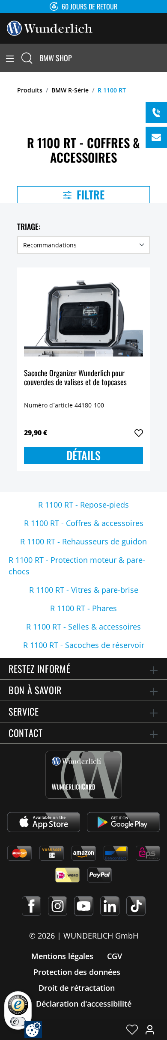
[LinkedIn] (109, 906)
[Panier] (161, 57)
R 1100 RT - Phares (83, 608)
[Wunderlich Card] (83, 775)
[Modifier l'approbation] (33, 1029)
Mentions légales (62, 956)
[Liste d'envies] (132, 1029)
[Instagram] (57, 906)
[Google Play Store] (123, 822)
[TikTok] (136, 906)
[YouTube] (83, 906)
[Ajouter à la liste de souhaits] (138, 433)
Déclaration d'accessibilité (83, 1003)
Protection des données (76, 972)
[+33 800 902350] (156, 112)
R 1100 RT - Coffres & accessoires (83, 523)
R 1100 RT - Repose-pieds (83, 504)
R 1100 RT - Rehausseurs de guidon (83, 541)
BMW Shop (55, 57)
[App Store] (43, 822)
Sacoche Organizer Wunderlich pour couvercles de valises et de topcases (75, 378)
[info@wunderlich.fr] (156, 137)
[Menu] (10, 57)
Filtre (89, 194)
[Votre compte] (149, 1029)
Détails (83, 455)
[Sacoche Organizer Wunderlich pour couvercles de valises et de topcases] (83, 317)
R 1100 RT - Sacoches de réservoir (83, 645)
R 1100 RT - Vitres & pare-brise (83, 590)
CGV (114, 956)
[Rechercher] (27, 57)
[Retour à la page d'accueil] (49, 27)
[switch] (18, 1021)
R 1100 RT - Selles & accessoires (83, 626)
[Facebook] (31, 906)
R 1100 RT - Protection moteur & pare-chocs (77, 565)
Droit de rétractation (77, 988)
